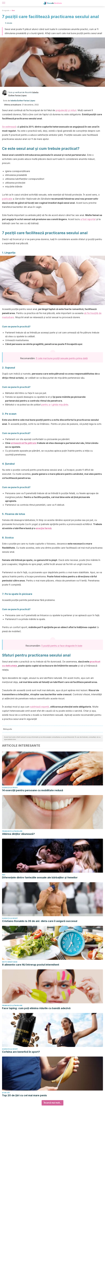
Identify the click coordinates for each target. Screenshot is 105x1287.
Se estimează (9, 126)
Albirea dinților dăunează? (18, 833)
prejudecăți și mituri (66, 110)
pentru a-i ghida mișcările (54, 404)
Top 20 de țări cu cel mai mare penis (24, 1095)
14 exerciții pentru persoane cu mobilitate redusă (32, 790)
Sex (13, 10)
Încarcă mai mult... (52, 1103)
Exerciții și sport (10, 788)
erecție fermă (43, 528)
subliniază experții (39, 706)
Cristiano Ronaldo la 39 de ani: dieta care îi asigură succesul (39, 921)
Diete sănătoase (9, 962)
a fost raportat (88, 219)
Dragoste (5, 10)
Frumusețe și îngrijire (12, 831)
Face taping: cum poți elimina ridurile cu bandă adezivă (36, 1008)
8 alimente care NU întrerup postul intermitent (30, 964)
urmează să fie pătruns (23, 443)
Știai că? (6, 1093)
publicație (7, 198)
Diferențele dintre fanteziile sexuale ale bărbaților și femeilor (40, 877)
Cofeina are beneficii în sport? (21, 1051)
